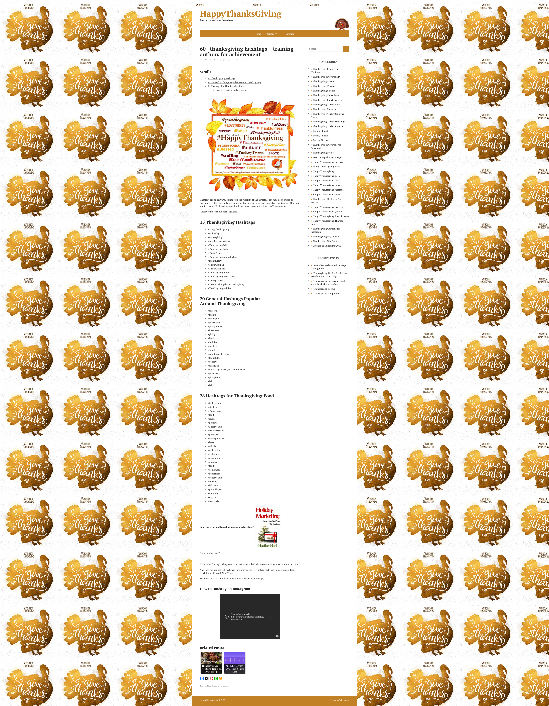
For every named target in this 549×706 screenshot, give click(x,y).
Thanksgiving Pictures (324, 109)
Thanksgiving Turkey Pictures (328, 126)
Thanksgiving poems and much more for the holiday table (328, 282)
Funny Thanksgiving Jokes (326, 166)
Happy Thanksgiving (323, 171)
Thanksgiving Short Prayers (327, 100)
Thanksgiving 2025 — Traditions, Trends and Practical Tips (329, 275)
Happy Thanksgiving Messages (328, 189)
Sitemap (290, 33)
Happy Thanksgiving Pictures (328, 162)
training (225, 686)
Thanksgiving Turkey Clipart (327, 104)
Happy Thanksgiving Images (327, 185)
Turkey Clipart (320, 130)
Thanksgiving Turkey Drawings (329, 121)
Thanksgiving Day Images (326, 236)
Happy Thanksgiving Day (326, 180)
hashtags (208, 686)
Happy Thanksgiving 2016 (326, 175)
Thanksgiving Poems (323, 81)
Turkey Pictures (321, 140)
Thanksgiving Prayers (324, 85)
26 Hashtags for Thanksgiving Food (226, 86)
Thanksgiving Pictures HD (326, 76)
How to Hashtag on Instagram (231, 90)
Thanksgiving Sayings (324, 90)
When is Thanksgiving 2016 (327, 245)
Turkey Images (320, 135)
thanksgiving (217, 686)
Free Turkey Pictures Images (327, 157)
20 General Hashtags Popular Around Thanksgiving (234, 82)
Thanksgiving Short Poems (327, 95)
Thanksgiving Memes (324, 152)
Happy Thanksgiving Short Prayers (331, 216)
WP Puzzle (344, 700)
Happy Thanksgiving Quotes (327, 211)
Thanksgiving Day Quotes (223, 60)
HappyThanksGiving (240, 13)
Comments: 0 (241, 60)
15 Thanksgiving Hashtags (221, 78)
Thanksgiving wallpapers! (326, 293)
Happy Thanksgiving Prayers (328, 206)
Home (258, 33)
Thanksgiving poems (324, 288)
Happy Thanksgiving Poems (327, 194)
